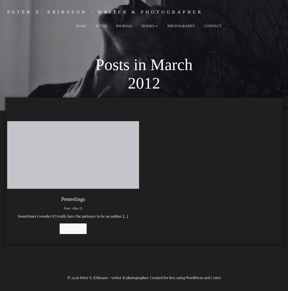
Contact (212, 26)
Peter (101, 26)
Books (148, 26)
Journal (124, 26)
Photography (181, 26)
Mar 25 (77, 208)
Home (81, 26)
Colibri (216, 278)
